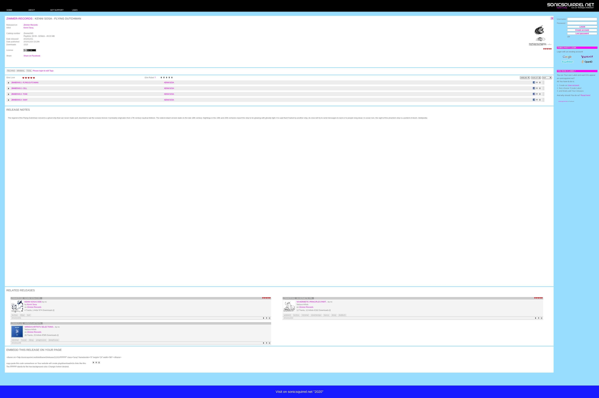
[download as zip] (525, 77)
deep (334, 315)
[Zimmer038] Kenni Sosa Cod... (26, 298)
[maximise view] (552, 18)
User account (573, 85)
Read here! (585, 95)
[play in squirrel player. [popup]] (547, 77)
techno (15, 315)
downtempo (316, 315)
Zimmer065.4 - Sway (19, 100)
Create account (582, 30)
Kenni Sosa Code (33, 302)
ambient (287, 315)
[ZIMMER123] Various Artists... (26, 323)
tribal (22, 315)
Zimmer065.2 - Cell (19, 88)
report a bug (562, 8)
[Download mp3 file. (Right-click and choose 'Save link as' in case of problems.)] (537, 82)
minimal (305, 315)
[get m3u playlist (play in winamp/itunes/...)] (536, 77)
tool (28, 315)
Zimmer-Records (19, 18)
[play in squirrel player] (17, 306)
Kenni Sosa (28, 28)
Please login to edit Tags (43, 71)
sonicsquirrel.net (562, 101)
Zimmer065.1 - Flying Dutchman (24, 83)
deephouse (53, 340)
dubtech (342, 315)
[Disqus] (277, 162)
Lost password (582, 33)
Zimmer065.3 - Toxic (19, 94)
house (24, 340)
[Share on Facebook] (534, 82)
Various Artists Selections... (39, 327)
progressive (41, 340)
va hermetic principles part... (312, 302)
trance (326, 315)
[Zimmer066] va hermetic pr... (298, 298)
